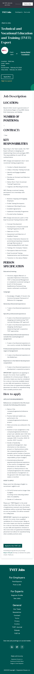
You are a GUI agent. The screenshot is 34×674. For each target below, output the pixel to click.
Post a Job (27, 12)
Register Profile (17, 595)
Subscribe (27, 4)
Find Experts (19, 12)
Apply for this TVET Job (13, 546)
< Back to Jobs (6, 23)
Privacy (17, 621)
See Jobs (17, 598)
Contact (17, 615)
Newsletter (17, 612)
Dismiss (18, 4)
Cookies (17, 624)
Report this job (7, 552)
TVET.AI (17, 633)
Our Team (17, 609)
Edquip (17, 630)
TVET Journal (17, 627)
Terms (17, 618)
